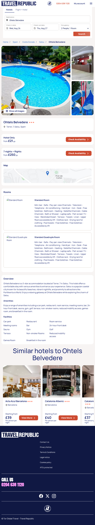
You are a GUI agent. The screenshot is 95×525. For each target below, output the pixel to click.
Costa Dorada (28, 42)
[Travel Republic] (18, 3)
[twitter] (47, 497)
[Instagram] (54, 497)
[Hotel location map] (47, 176)
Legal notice (45, 457)
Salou (41, 42)
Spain (15, 42)
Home (5, 42)
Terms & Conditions (47, 452)
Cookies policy (45, 462)
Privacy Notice (45, 447)
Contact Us (44, 442)
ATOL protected (46, 467)
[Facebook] (41, 497)
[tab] (9, 9)
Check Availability (80, 139)
